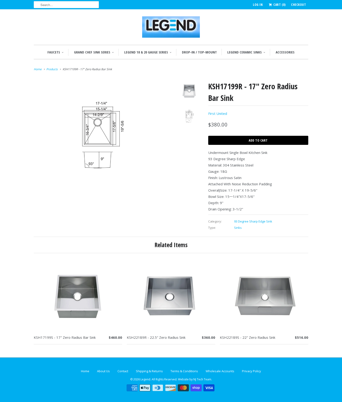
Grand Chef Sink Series (92, 52)
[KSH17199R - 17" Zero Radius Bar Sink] (102, 134)
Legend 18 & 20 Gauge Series (146, 52)
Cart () (279, 4)
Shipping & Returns (149, 371)
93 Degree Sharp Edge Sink (253, 221)
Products (52, 69)
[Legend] (171, 28)
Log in (258, 4)
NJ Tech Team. (202, 379)
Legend (145, 379)
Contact (122, 371)
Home (85, 371)
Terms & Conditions (184, 371)
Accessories (285, 52)
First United (217, 113)
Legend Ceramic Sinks (244, 52)
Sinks (238, 228)
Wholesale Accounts (220, 371)
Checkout (298, 4)
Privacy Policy (251, 371)
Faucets (53, 52)
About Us (103, 371)
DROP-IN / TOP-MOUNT (199, 52)
